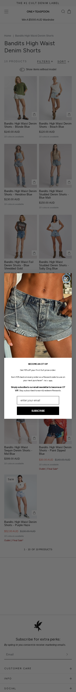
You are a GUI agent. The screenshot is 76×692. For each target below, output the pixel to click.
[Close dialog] (66, 278)
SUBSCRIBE (38, 410)
